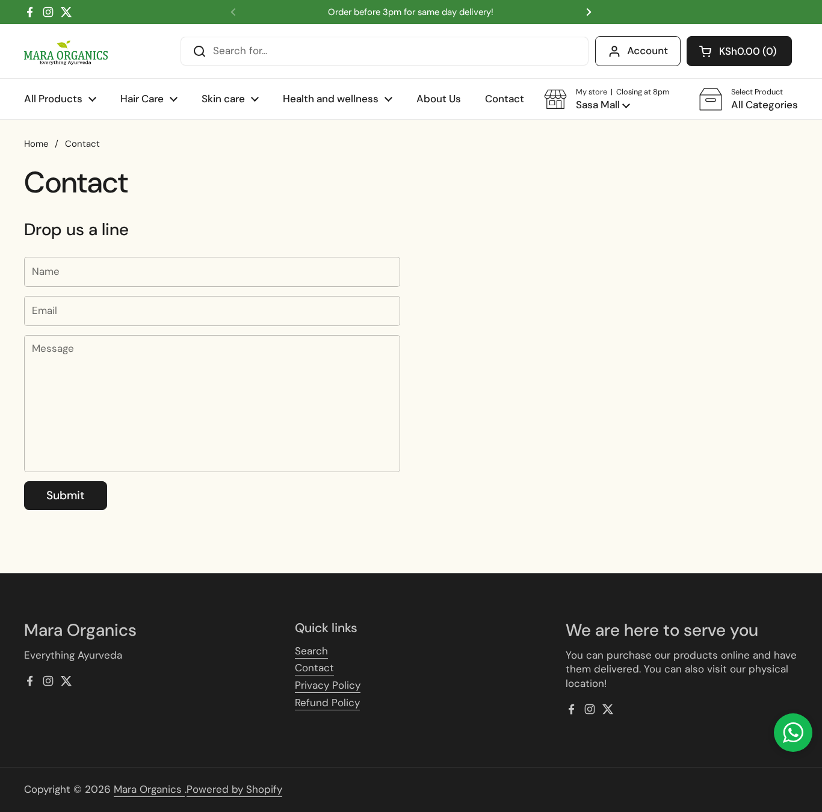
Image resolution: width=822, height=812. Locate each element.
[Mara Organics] (66, 51)
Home (36, 144)
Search (311, 650)
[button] (739, 51)
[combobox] (385, 51)
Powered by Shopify (234, 789)
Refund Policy (327, 702)
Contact (314, 667)
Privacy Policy (327, 685)
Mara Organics (149, 789)
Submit (65, 495)
